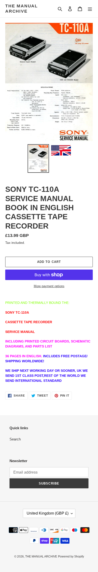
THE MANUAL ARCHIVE (21, 9)
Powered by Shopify (71, 556)
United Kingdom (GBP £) (48, 513)
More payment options (49, 286)
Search (15, 439)
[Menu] (90, 9)
